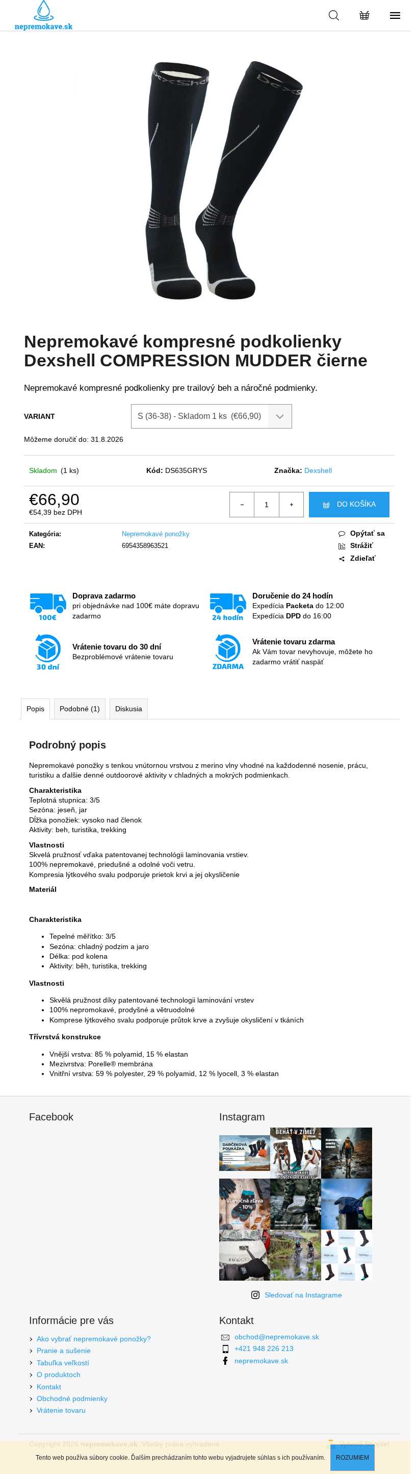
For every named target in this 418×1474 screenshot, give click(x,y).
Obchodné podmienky (72, 1398)
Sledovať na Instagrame (303, 1295)
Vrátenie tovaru (61, 1410)
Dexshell (318, 470)
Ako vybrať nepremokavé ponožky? (94, 1339)
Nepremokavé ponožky (156, 534)
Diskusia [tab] (128, 709)
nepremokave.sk (261, 1361)
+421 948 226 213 (264, 1348)
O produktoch (59, 1374)
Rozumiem (352, 1457)
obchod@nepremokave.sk (276, 1337)
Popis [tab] (35, 709)
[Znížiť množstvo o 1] (242, 504)
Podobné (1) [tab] (80, 709)
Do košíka (356, 504)
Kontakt (49, 1387)
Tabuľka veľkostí (63, 1363)
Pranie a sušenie (64, 1350)
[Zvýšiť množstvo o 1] (291, 504)
